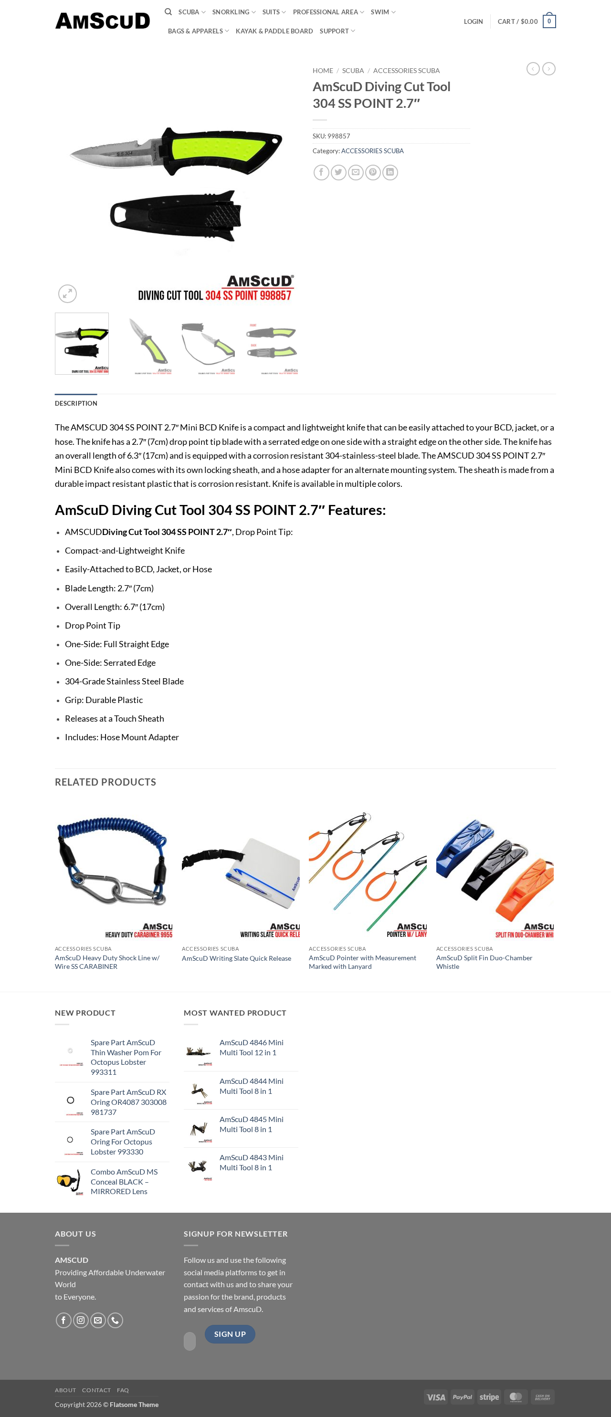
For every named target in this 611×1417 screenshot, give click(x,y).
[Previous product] (549, 68)
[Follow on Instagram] (81, 1320)
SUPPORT (334, 31)
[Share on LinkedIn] (390, 172)
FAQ (123, 1390)
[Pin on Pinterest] (373, 172)
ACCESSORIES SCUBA (406, 70)
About (65, 1390)
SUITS (271, 12)
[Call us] (115, 1320)
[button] (473, 21)
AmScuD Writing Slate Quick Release (236, 958)
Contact (96, 1390)
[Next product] (533, 68)
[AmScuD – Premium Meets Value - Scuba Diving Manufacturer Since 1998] (102, 21)
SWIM (380, 12)
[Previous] (71, 183)
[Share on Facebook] (321, 172)
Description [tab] (76, 403)
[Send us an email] (98, 1320)
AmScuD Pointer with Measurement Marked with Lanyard (362, 962)
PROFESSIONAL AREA (325, 12)
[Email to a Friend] (356, 172)
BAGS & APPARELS (195, 31)
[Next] (281, 183)
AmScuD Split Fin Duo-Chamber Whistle (484, 962)
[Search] (168, 12)
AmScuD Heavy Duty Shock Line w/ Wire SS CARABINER (107, 962)
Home (323, 70)
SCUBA (189, 12)
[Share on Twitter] (339, 172)
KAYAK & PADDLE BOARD (274, 31)
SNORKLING (230, 12)
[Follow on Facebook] (64, 1320)
